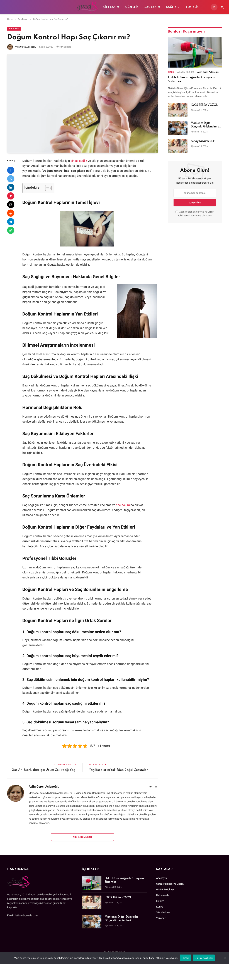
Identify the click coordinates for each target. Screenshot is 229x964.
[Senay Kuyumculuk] (177, 146)
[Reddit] (10, 213)
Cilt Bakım (111, 7)
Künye (159, 906)
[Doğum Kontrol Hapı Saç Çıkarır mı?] (82, 103)
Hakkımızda (162, 895)
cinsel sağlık (78, 160)
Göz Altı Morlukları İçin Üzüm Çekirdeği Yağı (44, 769)
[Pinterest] (10, 195)
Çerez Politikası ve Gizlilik (170, 883)
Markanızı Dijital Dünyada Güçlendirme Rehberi (205, 125)
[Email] (10, 204)
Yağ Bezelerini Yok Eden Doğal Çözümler (118, 769)
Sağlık (171, 7)
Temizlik (192, 7)
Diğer (171, 72)
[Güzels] (51, 7)
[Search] (222, 7)
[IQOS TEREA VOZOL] (177, 110)
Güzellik (131, 7)
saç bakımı (123, 505)
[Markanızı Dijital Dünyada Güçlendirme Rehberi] (177, 128)
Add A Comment (82, 837)
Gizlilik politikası (204, 957)
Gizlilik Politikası (165, 889)
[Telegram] (10, 221)
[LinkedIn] (10, 187)
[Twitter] (10, 178)
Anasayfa (161, 878)
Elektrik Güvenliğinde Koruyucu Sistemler (191, 79)
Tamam (185, 957)
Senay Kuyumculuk (203, 141)
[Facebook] (10, 170)
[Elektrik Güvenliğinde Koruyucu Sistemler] (195, 52)
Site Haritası (163, 912)
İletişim (160, 900)
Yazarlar (160, 918)
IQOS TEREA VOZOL (204, 105)
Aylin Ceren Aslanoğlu (25, 47)
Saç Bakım (152, 7)
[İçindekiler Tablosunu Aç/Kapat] (47, 188)
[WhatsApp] (10, 230)
